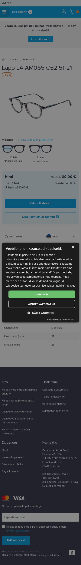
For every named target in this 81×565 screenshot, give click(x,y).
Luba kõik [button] (42, 294)
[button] (41, 313)
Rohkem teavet (65, 285)
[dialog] (40, 282)
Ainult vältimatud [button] (41, 304)
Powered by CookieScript (61, 319)
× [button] (72, 247)
